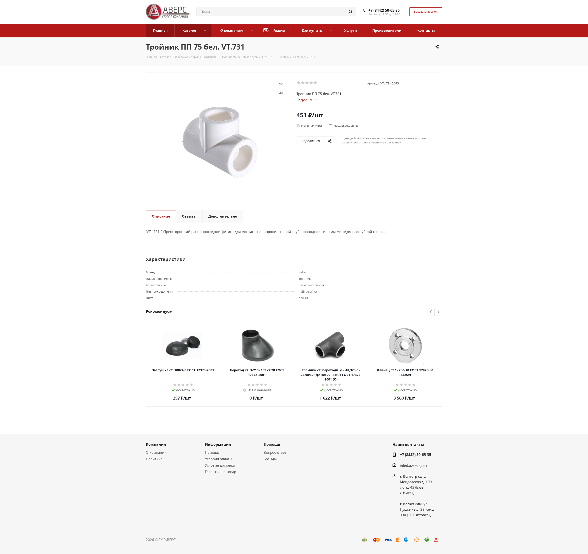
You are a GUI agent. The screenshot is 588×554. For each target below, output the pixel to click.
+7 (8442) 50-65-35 (384, 10)
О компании (156, 452)
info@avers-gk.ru (413, 465)
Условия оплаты (218, 458)
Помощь (212, 452)
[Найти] (350, 11)
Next (438, 312)
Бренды (270, 458)
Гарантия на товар (220, 471)
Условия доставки (220, 465)
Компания (156, 444)
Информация (218, 444)
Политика (154, 458)
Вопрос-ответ (275, 452)
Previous (431, 312)
